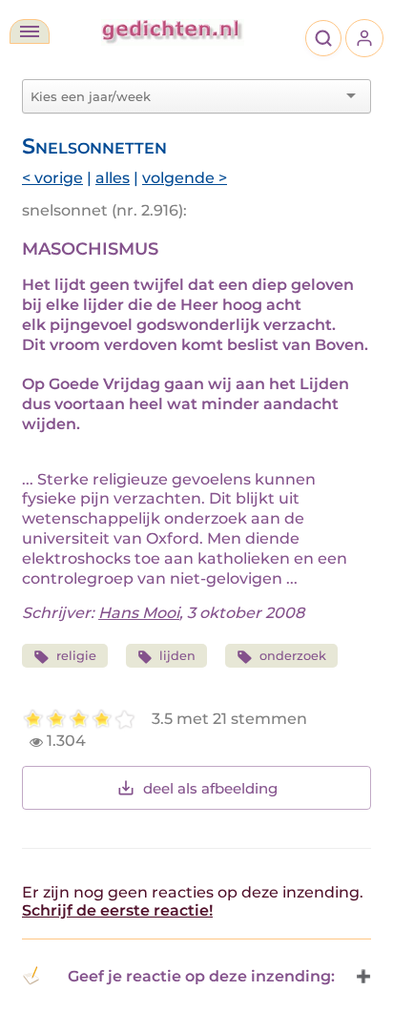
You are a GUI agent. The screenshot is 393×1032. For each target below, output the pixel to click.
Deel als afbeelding (210, 788)
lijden (177, 656)
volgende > (184, 178)
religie (76, 656)
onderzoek (292, 656)
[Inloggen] (364, 38)
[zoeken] (323, 38)
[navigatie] (30, 31)
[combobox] (185, 96)
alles (112, 178)
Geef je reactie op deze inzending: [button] (201, 976)
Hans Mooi (138, 613)
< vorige (52, 178)
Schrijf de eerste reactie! (117, 910)
